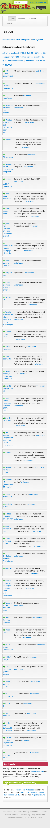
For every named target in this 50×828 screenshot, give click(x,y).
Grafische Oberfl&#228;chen (10, 86)
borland (22, 52)
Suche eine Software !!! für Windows (7, 726)
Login (31, 2)
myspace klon (7, 273)
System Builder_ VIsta (7, 334)
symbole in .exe (7, 505)
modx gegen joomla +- (6, 211)
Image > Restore (7, 631)
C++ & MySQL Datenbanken (8, 647)
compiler (38, 52)
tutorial (36, 60)
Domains (21, 8)
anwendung (13, 53)
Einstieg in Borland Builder (7, 541)
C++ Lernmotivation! (9, 694)
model (36, 57)
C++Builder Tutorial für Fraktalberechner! (10, 558)
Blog (33, 814)
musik (41, 57)
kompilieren (7, 98)
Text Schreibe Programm (7, 620)
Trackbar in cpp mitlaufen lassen (7, 606)
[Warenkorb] (6, 10)
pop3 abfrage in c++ (7, 528)
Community (41, 8)
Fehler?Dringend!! (7, 658)
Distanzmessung (9, 157)
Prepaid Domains (38, 795)
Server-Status (36, 817)
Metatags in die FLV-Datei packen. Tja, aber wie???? (7, 126)
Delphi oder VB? (6, 714)
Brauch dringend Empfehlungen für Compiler (8, 741)
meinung (30, 57)
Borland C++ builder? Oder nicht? (7, 183)
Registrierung (40, 2)
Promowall (32, 18)
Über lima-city (25, 814)
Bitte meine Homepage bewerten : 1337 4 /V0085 (7, 404)
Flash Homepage (7, 347)
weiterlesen (40, 71)
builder (30, 52)
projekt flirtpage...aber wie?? (8, 388)
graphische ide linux (7, 756)
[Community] (6, 17)
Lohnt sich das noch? (6, 684)
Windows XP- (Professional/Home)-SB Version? (11, 483)
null (4, 60)
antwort (5, 53)
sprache (27, 60)
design (5, 56)
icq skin (8, 452)
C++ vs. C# (7, 298)
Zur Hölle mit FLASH (7, 419)
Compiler (8, 568)
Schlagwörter (37, 39)
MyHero (8, 139)
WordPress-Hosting (8, 8)
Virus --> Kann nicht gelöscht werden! (7, 670)
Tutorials (10, 23)
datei (45, 52)
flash (17, 56)
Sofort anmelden (37, 771)
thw (31, 60)
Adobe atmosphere (7, 495)
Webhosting (7, 811)
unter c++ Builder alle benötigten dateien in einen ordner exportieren (8, 588)
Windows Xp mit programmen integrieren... (8, 168)
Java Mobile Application (7, 196)
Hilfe (2, 12)
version (42, 60)
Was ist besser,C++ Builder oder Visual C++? (7, 375)
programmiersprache (15, 60)
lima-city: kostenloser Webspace (15, 39)
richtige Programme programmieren (9, 516)
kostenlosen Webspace (25, 790)
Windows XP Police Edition (7, 469)
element (11, 56)
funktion (23, 56)
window (7, 64)
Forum (12, 18)
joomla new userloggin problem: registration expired (7, 229)
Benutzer (21, 18)
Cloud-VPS (31, 8)
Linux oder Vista (7, 357)
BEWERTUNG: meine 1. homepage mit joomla (8, 249)
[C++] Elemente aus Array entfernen (6, 286)
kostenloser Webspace (10, 3)
